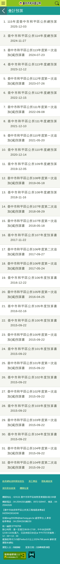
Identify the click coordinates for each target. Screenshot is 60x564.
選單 (3, 3)
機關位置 (24, 488)
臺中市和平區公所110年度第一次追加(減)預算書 (30, 138)
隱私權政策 (47, 481)
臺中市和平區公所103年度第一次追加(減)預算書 (29, 422)
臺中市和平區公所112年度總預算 (30, 95)
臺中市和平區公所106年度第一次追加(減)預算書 (29, 266)
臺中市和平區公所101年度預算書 (29, 351)
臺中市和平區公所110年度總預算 (29, 152)
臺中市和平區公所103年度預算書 (29, 408)
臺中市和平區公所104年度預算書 (29, 437)
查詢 (57, 3)
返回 (3, 11)
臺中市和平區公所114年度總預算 (30, 38)
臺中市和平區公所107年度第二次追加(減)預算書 (29, 209)
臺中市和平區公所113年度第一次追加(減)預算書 (30, 52)
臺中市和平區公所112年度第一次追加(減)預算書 (30, 81)
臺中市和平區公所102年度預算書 (29, 380)
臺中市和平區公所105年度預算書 (29, 308)
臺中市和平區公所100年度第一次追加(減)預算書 (29, 337)
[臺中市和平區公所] (30, 3)
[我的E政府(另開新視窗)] (32, 555)
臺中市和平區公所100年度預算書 (29, 323)
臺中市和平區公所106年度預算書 (29, 280)
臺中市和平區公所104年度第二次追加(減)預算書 (29, 465)
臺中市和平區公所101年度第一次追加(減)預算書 (29, 365)
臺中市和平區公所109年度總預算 (29, 166)
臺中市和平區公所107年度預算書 (29, 237)
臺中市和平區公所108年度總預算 (29, 195)
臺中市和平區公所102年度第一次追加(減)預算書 (29, 394)
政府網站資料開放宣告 (13, 481)
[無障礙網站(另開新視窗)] (14, 556)
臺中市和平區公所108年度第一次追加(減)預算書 (29, 180)
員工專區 (33, 481)
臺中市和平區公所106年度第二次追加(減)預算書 (29, 252)
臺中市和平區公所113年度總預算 (30, 67)
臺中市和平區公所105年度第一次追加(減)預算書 (29, 294)
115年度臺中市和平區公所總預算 (30, 24)
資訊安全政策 (8, 488)
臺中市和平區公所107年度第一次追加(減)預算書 (29, 223)
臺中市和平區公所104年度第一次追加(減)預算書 (29, 451)
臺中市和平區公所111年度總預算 (30, 123)
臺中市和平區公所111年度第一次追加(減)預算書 (30, 109)
